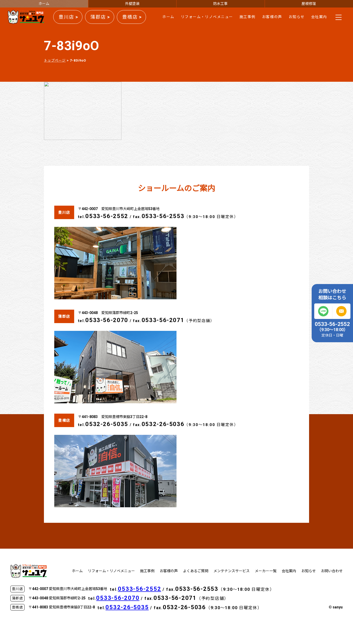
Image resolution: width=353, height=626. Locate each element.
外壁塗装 (132, 4)
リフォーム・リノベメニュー (207, 17)
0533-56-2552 (106, 216)
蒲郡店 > (100, 17)
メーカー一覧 (266, 571)
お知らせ (297, 17)
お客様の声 (272, 17)
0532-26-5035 (106, 424)
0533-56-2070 (106, 320)
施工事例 (248, 17)
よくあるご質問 (195, 571)
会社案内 (319, 17)
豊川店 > (68, 17)
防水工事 (220, 4)
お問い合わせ (332, 571)
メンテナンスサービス (231, 571)
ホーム (44, 4)
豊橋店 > (132, 17)
